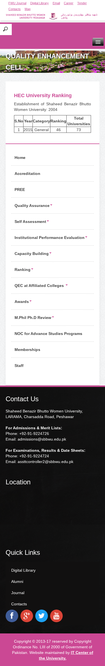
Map (28, 9)
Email (56, 3)
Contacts (14, 9)
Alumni (17, 581)
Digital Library (39, 3)
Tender (82, 3)
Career (68, 3)
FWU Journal (17, 3)
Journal (17, 592)
